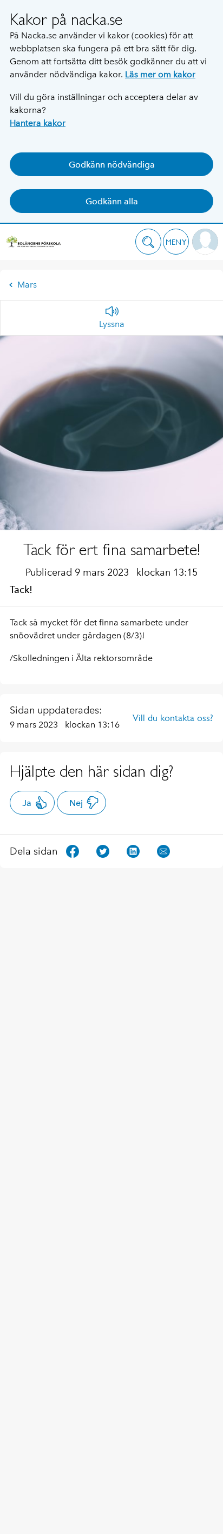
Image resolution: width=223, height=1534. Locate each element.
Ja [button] (26, 803)
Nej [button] (76, 803)
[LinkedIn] (133, 850)
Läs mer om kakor (160, 74)
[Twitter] (103, 850)
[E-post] (163, 850)
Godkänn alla (112, 201)
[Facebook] (73, 850)
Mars (27, 284)
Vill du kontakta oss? (173, 717)
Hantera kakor (37, 123)
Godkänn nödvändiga (112, 164)
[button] (148, 242)
